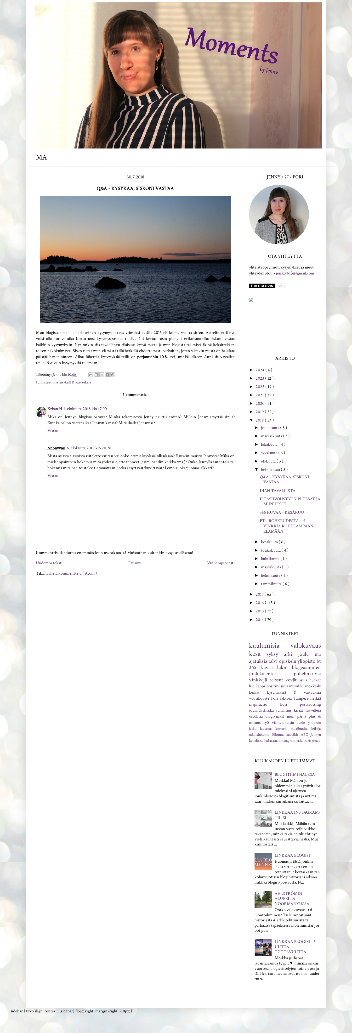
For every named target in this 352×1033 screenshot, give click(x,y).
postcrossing (310, 704)
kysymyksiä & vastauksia (72, 382)
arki (288, 654)
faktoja (286, 698)
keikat (254, 692)
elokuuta (269, 461)
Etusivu (134, 563)
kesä (255, 653)
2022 (260, 386)
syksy (272, 654)
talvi (273, 661)
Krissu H (54, 408)
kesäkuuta (270, 542)
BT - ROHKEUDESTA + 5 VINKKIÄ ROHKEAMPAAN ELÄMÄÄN (286, 526)
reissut (276, 679)
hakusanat (272, 740)
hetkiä (315, 698)
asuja (303, 680)
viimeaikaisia (283, 722)
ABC (304, 734)
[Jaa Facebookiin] (107, 374)
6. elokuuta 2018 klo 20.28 (89, 448)
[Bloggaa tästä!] (96, 374)
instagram (288, 740)
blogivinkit (274, 716)
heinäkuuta (271, 469)
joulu (303, 654)
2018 (260, 420)
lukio (282, 667)
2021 (260, 395)
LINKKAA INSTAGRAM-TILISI (297, 815)
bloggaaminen (306, 667)
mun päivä (296, 716)
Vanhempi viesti (221, 563)
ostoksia (256, 716)
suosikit (292, 734)
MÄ (41, 157)
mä (318, 654)
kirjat (298, 710)
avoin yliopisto (309, 722)
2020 (260, 403)
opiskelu (287, 661)
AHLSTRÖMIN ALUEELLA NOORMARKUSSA (292, 899)
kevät (291, 679)
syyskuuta (269, 453)
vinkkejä (258, 679)
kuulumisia (264, 645)
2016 (260, 602)
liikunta (278, 734)
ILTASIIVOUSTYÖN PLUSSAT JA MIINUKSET (290, 501)
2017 (260, 594)
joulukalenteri (263, 673)
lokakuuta (269, 444)
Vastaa (52, 431)
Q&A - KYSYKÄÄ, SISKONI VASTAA (284, 479)
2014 (260, 619)
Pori (274, 698)
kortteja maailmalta (291, 728)
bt (319, 661)
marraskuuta (272, 436)
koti (283, 704)
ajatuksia (258, 661)
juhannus (283, 710)
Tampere (301, 698)
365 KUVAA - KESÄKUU (282, 512)
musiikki (296, 686)
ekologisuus (312, 740)
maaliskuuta (271, 567)
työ (266, 722)
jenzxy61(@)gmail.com (295, 273)
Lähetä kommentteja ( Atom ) (71, 573)
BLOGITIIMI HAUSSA (295, 774)
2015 (260, 611)
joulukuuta (270, 427)
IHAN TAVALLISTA (277, 490)
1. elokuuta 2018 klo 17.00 (85, 408)
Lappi (260, 686)
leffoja (316, 728)
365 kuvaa (261, 667)
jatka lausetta (260, 728)
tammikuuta (272, 584)
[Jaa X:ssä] (101, 374)
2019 (260, 412)
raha (300, 740)
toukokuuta (271, 550)
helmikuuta (271, 575)
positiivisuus (277, 686)
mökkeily (313, 686)
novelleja (313, 710)
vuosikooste (259, 698)
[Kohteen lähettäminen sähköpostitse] (90, 374)
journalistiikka (261, 710)
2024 (260, 370)
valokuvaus (305, 645)
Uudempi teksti (49, 563)
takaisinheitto (259, 734)
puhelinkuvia (307, 673)
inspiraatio (258, 704)
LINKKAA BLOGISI (292, 855)
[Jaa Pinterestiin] (112, 374)
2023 (260, 378)
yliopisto (306, 661)
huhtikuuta (270, 558)
